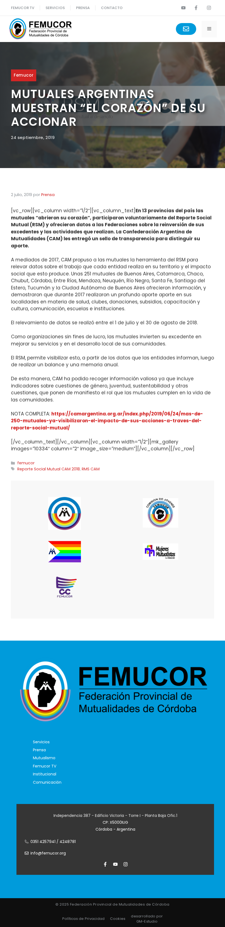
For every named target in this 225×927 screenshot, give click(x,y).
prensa (83, 7)
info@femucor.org (48, 853)
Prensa (39, 750)
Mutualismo (44, 758)
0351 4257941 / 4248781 (53, 841)
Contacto (112, 7)
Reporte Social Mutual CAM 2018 (48, 469)
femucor (23, 75)
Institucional (44, 774)
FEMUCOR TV (22, 7)
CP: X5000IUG (115, 822)
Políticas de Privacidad (83, 918)
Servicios (55, 7)
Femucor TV (44, 766)
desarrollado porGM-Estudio (147, 919)
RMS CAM (91, 469)
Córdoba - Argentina (115, 829)
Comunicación (47, 782)
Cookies (117, 918)
